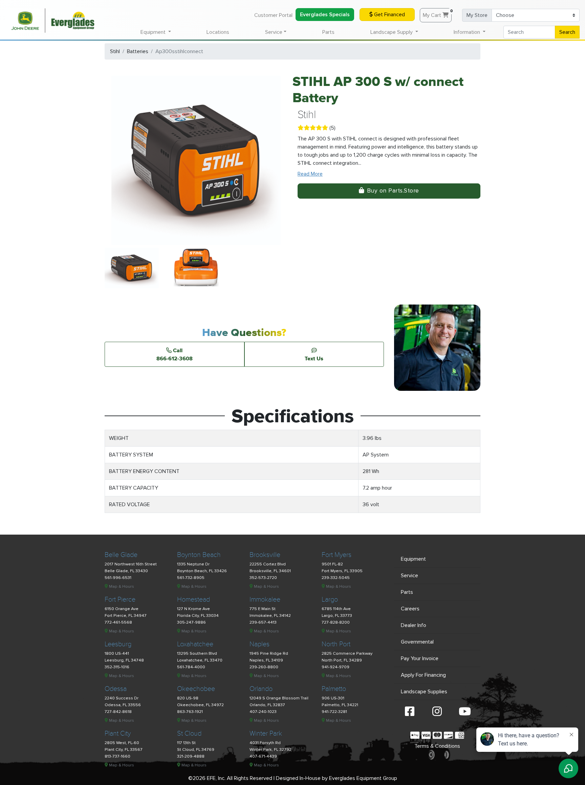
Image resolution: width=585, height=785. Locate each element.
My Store (477, 15)
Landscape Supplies (424, 691)
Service (409, 575)
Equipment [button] (153, 32)
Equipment (413, 559)
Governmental (417, 641)
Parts (328, 32)
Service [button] (273, 32)
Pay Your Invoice (419, 658)
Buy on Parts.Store (393, 190)
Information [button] (467, 32)
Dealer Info (413, 625)
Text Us (314, 358)
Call (174, 354)
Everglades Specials (325, 14)
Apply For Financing (423, 675)
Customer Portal (273, 15)
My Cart (437, 13)
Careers (410, 608)
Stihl (115, 51)
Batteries (137, 51)
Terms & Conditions (437, 746)
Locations (218, 32)
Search (567, 32)
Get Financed (389, 14)
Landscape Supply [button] (392, 32)
